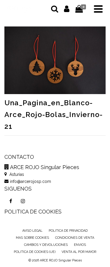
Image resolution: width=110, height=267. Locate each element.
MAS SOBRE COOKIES (32, 238)
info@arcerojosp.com (30, 181)
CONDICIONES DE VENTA (74, 238)
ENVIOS (80, 245)
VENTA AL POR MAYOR (79, 252)
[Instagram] (22, 201)
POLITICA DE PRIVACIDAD (68, 231)
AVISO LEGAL (32, 231)
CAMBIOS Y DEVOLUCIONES (46, 245)
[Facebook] (10, 201)
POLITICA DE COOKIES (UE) (34, 252)
